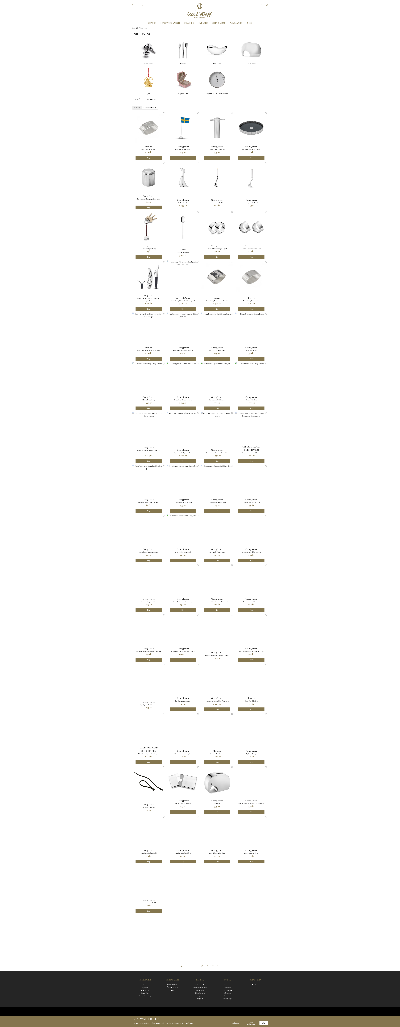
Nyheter (145, 988)
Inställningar (234, 1023)
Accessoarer (148, 63)
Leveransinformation (200, 988)
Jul (149, 93)
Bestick (183, 63)
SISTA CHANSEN (219, 23)
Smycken (152, 23)
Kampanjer (200, 996)
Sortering (137, 107)
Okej (263, 1023)
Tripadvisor (216, 966)
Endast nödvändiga (251, 1023)
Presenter (203, 23)
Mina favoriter (200, 993)
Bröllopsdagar (227, 998)
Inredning (189, 23)
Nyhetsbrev (145, 990)
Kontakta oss (200, 990)
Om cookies (145, 993)
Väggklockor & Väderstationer (217, 93)
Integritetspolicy (145, 996)
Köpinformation (200, 985)
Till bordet (251, 63)
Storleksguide (227, 990)
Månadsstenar (227, 996)
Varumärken (236, 23)
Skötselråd (227, 988)
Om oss (134, 5)
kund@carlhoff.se (172, 985)
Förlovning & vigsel (170, 23)
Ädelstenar (227, 993)
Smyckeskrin (183, 93)
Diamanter (227, 985)
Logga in (142, 5)
